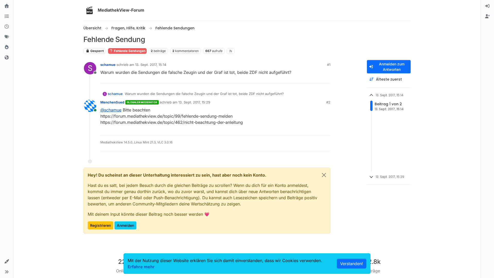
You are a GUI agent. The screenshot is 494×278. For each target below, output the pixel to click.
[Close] (324, 175)
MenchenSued (112, 102)
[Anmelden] (487, 6)
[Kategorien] (6, 16)
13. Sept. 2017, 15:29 (194, 102)
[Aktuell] (6, 27)
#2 (328, 102)
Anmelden (125, 225)
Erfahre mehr (141, 266)
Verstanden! (351, 263)
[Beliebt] (6, 47)
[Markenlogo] (89, 10)
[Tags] (6, 37)
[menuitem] (487, 6)
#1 (328, 65)
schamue (108, 65)
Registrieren (100, 225)
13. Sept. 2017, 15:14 (150, 65)
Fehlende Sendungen (129, 51)
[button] (6, 261)
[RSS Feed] (231, 51)
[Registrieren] (487, 16)
